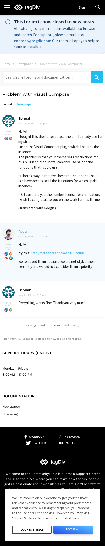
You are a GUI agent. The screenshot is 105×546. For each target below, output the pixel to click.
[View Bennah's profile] (8, 128)
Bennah (24, 118)
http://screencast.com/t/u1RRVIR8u (58, 253)
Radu (22, 231)
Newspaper (25, 104)
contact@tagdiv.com (32, 40)
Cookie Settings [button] (32, 529)
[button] (98, 7)
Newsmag (10, 414)
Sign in (83, 7)
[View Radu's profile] (8, 241)
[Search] (97, 77)
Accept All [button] (73, 529)
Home (6, 64)
